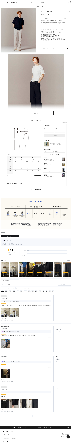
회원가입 (61, 2)
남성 (20, 2)
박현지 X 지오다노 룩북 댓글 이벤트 (47, 427)
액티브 (31, 2)
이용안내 (4, 434)
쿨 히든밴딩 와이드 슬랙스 (40, 6)
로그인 (58, 2)
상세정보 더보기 (36, 113)
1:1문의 (62, 433)
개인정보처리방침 (14, 434)
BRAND (67, 433)
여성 (25, 2)
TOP (68, 427)
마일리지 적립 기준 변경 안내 (21, 427)
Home (29, 6)
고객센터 (65, 2)
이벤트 (62, 436)
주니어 (37, 2)
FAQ (63, 434)
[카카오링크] (67, 48)
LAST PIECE (33, 6)
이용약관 (8, 434)
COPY (48, 14)
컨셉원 (42, 2)
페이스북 (64, 48)
